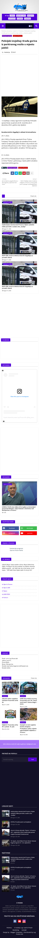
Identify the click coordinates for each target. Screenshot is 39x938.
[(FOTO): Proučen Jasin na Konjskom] (5, 870)
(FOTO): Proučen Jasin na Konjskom (21, 822)
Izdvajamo (30, 15)
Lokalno (12, 15)
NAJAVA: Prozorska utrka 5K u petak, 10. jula (10, 726)
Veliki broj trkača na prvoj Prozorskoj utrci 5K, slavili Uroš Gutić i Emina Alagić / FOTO (28, 701)
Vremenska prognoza (16, 548)
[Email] (28, 173)
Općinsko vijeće (21, 15)
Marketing (16, 930)
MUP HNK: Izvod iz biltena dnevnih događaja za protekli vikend (17, 256)
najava (5, 591)
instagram (12, 533)
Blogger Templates (16, 932)
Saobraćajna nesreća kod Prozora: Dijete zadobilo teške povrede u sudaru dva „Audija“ (18, 226)
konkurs (5, 597)
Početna (9, 928)
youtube (29, 533)
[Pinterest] (24, 173)
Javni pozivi (12, 18)
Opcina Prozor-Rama (16, 550)
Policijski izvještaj (6, 36)
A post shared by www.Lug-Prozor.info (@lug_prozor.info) (21, 417)
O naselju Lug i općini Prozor (23, 928)
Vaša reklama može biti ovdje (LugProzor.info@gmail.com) (19, 744)
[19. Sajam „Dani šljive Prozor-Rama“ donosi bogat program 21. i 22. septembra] (5, 888)
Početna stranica (7, 31)
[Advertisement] (19, 75)
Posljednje (27, 18)
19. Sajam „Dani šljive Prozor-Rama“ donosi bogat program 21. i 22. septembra (23, 842)
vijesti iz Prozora (18, 31)
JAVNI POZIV (6, 594)
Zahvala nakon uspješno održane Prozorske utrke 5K (10, 700)
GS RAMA (20, 18)
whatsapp (30, 528)
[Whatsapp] (20, 173)
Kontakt (24, 930)
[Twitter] (16, 173)
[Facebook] (12, 173)
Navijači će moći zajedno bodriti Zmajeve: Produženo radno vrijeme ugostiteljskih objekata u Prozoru (28, 728)
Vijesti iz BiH (6, 587)
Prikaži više (33, 196)
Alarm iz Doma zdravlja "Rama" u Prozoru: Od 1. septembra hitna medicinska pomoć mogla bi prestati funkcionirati (23, 832)
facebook (12, 528)
